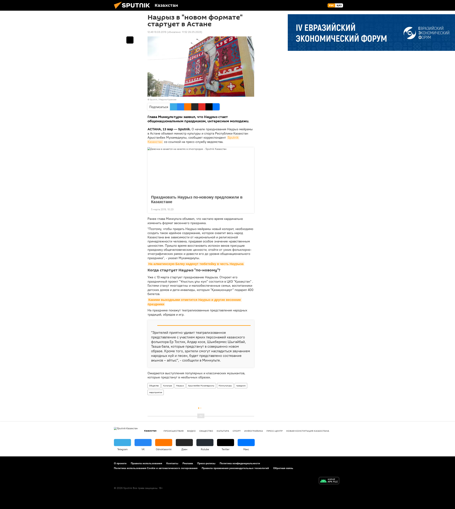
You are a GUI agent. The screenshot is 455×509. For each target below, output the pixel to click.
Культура (167, 385)
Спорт (237, 430)
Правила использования (146, 463)
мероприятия (155, 392)
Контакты (172, 463)
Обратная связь (283, 468)
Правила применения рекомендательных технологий (235, 468)
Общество (154, 385)
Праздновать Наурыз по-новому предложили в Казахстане (197, 199)
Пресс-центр (274, 430)
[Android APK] (329, 481)
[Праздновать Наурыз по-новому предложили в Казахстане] (201, 170)
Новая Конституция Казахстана (307, 430)
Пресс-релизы (206, 463)
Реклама (188, 463)
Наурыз (180, 385)
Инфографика (253, 430)
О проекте (120, 463)
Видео (191, 430)
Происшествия (174, 430)
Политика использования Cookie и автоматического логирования (155, 468)
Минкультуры (225, 385)
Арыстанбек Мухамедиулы (201, 385)
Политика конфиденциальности (240, 463)
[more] (248, 209)
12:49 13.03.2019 (157, 32)
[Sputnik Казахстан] (133, 9)
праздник (241, 385)
